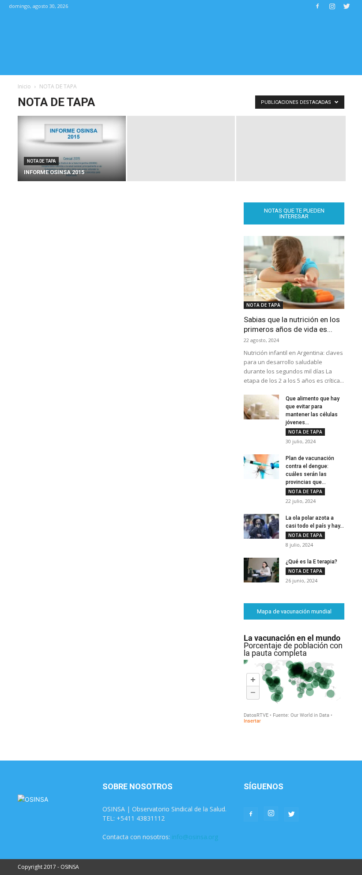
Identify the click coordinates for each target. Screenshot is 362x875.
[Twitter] (346, 6)
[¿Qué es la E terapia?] (261, 570)
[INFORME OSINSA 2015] (72, 149)
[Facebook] (317, 6)
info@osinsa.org (195, 837)
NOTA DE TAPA (41, 161)
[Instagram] (332, 6)
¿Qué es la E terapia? (311, 562)
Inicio (24, 86)
